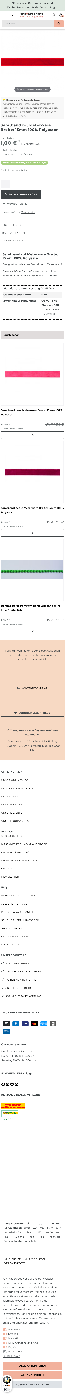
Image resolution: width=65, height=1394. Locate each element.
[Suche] (59, 23)
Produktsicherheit (15, 240)
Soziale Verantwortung (23, 996)
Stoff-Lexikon (11, 928)
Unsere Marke (11, 804)
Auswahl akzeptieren (32, 1384)
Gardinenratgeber (15, 936)
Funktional (15, 1351)
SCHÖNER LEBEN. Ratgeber (20, 920)
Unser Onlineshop (15, 780)
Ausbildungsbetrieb (20, 988)
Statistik (13, 1333)
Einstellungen (11, 1355)
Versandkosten (28, 212)
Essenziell (14, 1329)
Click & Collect (12, 836)
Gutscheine (9, 868)
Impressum (40, 1322)
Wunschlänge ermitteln (19, 895)
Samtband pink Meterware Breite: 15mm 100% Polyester (31, 412)
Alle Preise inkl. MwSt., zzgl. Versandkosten (25, 1261)
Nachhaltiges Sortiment (23, 971)
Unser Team (9, 796)
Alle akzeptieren (32, 1365)
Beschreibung (11, 225)
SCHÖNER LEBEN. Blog (35, 713)
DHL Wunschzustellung (23, 1342)
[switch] (7, 1389)
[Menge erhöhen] (14, 184)
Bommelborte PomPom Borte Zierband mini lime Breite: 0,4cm (30, 608)
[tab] (11, 225)
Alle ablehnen (32, 1375)
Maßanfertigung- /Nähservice (24, 844)
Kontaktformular (34, 688)
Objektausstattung (15, 852)
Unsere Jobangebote (16, 821)
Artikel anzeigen (32, 435)
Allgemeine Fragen (15, 903)
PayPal (12, 1347)
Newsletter (10, 876)
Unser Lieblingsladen (17, 788)
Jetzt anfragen (49, 7)
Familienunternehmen (22, 979)
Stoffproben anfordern (19, 860)
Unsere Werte (11, 812)
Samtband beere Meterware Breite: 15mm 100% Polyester (32, 510)
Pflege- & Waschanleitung (20, 912)
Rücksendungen (13, 944)
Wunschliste (17, 203)
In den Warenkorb (23, 194)
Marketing (14, 1338)
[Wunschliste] (11, 15)
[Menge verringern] (19, 184)
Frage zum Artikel (14, 233)
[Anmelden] (53, 15)
